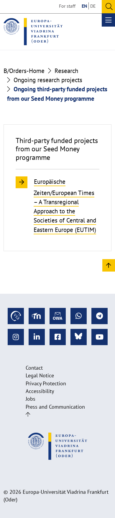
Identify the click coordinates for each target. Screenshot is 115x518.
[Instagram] (16, 337)
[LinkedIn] (37, 337)
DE (93, 6)
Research (66, 71)
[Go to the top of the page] (28, 414)
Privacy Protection (46, 383)
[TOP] (108, 265)
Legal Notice (40, 375)
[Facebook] (58, 337)
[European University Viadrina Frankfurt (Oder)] (33, 31)
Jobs (30, 398)
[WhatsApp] (78, 316)
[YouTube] (99, 337)
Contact (34, 367)
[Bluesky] (78, 337)
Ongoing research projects (48, 80)
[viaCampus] (16, 316)
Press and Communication (55, 406)
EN (84, 6)
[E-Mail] (58, 316)
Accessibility (40, 391)
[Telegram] (99, 316)
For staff (67, 6)
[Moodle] (37, 316)
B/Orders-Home (24, 71)
